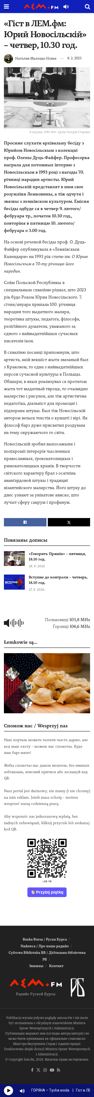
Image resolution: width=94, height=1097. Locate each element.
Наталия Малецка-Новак (35, 58)
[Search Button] (87, 6)
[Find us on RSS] (58, 1070)
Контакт (56, 966)
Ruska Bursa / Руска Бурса (45, 939)
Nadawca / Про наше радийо (45, 946)
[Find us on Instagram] (45, 1070)
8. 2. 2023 (74, 58)
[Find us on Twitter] (38, 1070)
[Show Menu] (6, 6)
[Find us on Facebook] (32, 1070)
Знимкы (36, 966)
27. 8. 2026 (36, 589)
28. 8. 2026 (37, 566)
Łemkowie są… (20, 642)
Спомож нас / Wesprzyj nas (36, 725)
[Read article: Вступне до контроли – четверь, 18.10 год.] (14, 582)
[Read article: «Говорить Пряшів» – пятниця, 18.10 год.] (14, 558)
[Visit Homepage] (41, 6)
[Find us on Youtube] (52, 1070)
